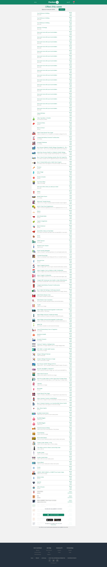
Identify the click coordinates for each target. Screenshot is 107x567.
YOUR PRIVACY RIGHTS (71, 558)
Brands (70, 550)
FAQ (49, 552)
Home (35, 2)
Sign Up (62, 9)
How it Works (49, 550)
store (67, 527)
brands (51, 527)
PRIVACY (37, 558)
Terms (58, 523)
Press (59, 552)
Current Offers (37, 552)
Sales (70, 552)
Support (49, 554)
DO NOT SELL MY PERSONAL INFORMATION (57, 558)
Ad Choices (44, 558)
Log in (68, 2)
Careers (59, 550)
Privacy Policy (53, 524)
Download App (37, 554)
